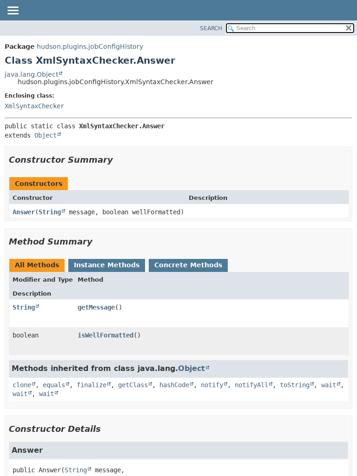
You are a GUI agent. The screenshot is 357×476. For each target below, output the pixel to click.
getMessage (96, 307)
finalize (91, 385)
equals (54, 385)
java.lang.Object (31, 74)
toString (295, 385)
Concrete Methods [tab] (188, 265)
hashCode (174, 385)
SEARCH (211, 28)
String (50, 212)
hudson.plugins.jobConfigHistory (90, 46)
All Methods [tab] (37, 265)
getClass (133, 385)
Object (45, 135)
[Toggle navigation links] (12, 11)
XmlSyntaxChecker (34, 106)
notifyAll (251, 385)
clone (22, 385)
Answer (24, 212)
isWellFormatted (105, 335)
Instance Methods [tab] (106, 265)
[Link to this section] (119, 160)
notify (212, 385)
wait (328, 385)
